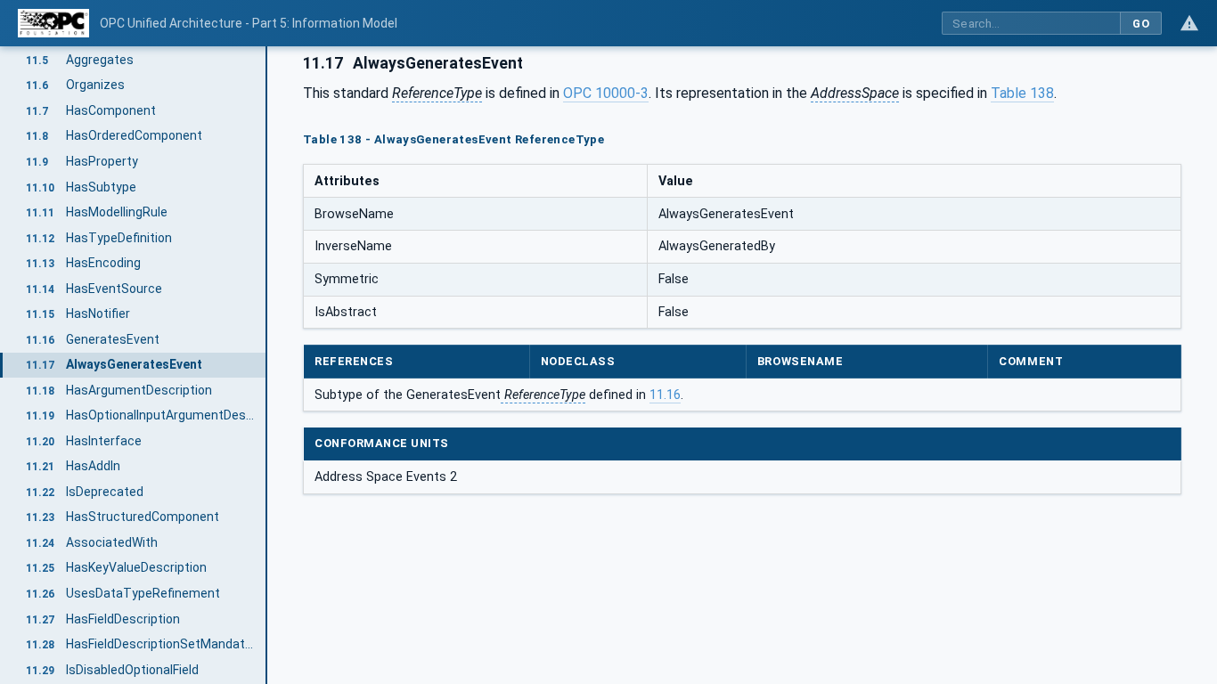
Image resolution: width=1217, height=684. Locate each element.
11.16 (665, 395)
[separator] (267, 365)
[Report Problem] (1189, 23)
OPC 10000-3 (606, 93)
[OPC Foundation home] (53, 23)
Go (1140, 23)
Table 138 (1022, 93)
